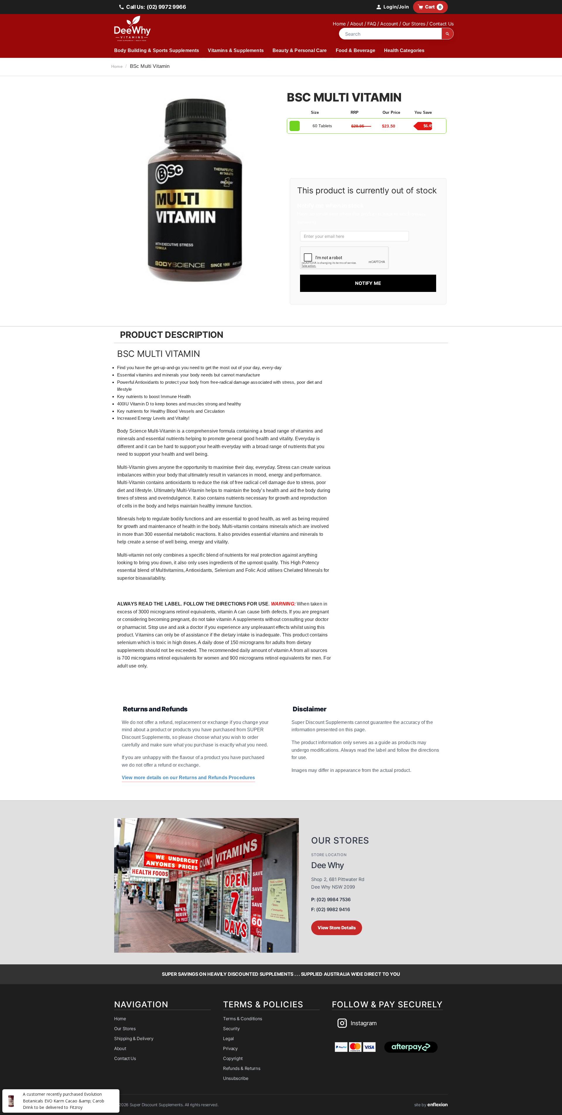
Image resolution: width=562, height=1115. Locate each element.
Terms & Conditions (242, 1018)
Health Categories (404, 50)
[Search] (447, 34)
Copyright (233, 1058)
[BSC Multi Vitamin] (195, 194)
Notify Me (368, 283)
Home (339, 24)
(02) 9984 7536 (330, 899)
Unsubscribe (235, 1078)
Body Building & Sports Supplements (156, 50)
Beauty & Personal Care (300, 50)
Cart (433, 7)
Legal (228, 1038)
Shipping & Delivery (133, 1038)
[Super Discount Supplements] (196, 28)
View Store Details (337, 927)
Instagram (364, 1023)
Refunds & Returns (241, 1068)
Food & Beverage (355, 50)
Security (231, 1028)
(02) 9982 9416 (330, 909)
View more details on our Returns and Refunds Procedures (188, 777)
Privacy (230, 1048)
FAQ (371, 24)
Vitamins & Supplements (236, 50)
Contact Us (441, 24)
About (356, 24)
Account (389, 24)
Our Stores (413, 24)
